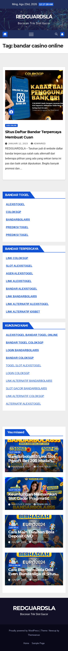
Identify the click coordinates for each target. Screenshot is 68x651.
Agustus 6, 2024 (21, 467)
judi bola (13, 528)
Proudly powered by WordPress (24, 630)
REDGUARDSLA (34, 17)
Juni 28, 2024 (19, 580)
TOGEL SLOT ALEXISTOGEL (23, 365)
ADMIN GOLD (43, 467)
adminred (40, 143)
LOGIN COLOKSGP (18, 373)
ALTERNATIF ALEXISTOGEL (23, 403)
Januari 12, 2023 (18, 143)
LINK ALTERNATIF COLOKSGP (25, 396)
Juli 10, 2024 (19, 542)
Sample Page (38, 643)
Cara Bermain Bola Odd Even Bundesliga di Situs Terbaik (32, 573)
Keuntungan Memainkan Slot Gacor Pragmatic (32, 496)
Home (26, 643)
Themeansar (34, 635)
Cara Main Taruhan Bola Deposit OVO (31, 534)
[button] (56, 34)
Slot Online (14, 452)
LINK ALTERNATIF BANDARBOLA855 (29, 380)
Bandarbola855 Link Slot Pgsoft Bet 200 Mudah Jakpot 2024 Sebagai (31, 460)
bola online (15, 565)
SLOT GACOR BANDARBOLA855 (26, 388)
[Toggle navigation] (31, 34)
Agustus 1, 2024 (21, 504)
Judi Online (11, 125)
